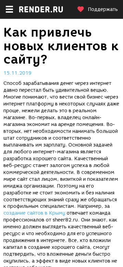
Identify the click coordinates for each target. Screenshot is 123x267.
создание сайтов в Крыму (34, 213)
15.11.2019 (17, 73)
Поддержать (103, 9)
